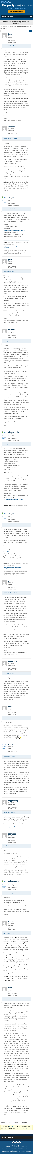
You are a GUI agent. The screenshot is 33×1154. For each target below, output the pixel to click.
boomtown (12, 662)
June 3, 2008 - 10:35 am (9, 812)
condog (11, 921)
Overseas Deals (11, 26)
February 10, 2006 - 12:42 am (10, 592)
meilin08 (11, 329)
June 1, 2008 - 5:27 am (9, 718)
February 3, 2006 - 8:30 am (10, 341)
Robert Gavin (13, 881)
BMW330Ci (12, 834)
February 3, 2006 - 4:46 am (10, 271)
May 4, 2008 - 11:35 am (9, 673)
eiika (10, 706)
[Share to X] (16, 1142)
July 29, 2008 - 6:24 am (9, 999)
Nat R (10, 745)
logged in (12, 1126)
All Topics (3, 26)
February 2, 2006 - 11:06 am (10, 138)
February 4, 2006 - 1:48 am (10, 524)
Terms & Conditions (15, 1146)
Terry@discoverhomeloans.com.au (14, 230)
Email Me (6, 247)
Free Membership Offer (17, 11)
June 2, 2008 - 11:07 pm (9, 756)
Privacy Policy (24, 1146)
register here (24, 1128)
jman (10, 34)
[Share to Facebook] (13, 1142)
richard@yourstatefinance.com (13, 499)
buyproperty (13, 801)
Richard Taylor (14, 432)
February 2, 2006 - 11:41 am (10, 208)
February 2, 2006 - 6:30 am (10, 45)
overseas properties (10, 827)
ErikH (10, 987)
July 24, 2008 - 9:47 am (9, 933)
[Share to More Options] (19, 1142)
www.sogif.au (28, 1151)
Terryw (11, 197)
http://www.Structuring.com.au (12, 246)
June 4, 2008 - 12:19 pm (9, 845)
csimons (11, 127)
